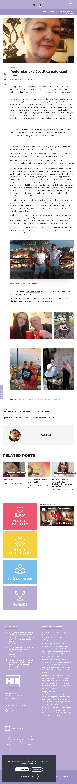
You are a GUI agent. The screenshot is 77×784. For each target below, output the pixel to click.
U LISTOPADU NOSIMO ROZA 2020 (65, 473)
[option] (13, 474)
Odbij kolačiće (36, 769)
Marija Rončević (8, 483)
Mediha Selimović (33, 485)
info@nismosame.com (52, 640)
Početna (45, 11)
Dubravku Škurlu (33, 291)
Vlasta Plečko (14, 80)
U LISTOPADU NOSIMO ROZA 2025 (15, 473)
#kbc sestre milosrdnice (26, 399)
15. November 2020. (26, 80)
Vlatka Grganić (57, 489)
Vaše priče (54, 11)
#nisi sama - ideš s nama (43, 399)
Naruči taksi (65, 776)
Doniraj (57, 776)
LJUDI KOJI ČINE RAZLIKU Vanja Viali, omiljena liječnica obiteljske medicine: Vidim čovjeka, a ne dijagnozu (21, 650)
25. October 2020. (68, 489)
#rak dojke (57, 399)
